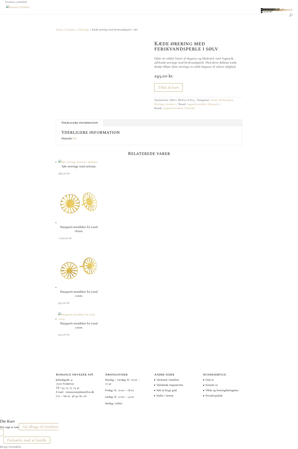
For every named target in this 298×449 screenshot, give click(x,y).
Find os (210, 379)
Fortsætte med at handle (26, 440)
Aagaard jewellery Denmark (202, 104)
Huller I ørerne (165, 395)
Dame (214, 100)
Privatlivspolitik (214, 395)
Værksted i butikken (168, 379)
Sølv (74, 138)
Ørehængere (226, 100)
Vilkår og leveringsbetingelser (222, 390)
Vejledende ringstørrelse (170, 385)
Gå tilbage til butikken (40, 427)
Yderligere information (79, 123)
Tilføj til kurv (168, 87)
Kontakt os (212, 385)
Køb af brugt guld (167, 390)
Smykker (71, 29)
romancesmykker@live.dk (80, 392)
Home (59, 29)
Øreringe (84, 29)
